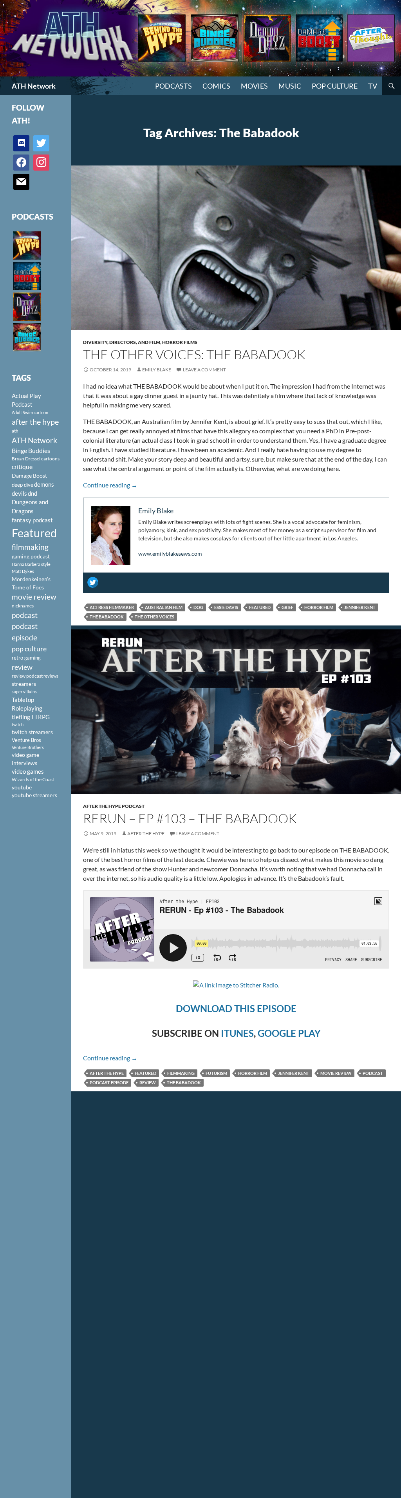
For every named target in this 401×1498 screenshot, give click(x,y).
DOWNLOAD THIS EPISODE (236, 1008)
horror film (318, 607)
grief (287, 607)
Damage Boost (29, 475)
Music (289, 86)
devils (19, 493)
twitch (17, 724)
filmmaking (181, 1073)
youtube (22, 787)
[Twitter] (92, 582)
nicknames (23, 606)
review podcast (27, 676)
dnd (32, 493)
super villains (24, 691)
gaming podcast (31, 556)
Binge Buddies (31, 450)
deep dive (22, 485)
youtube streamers (34, 795)
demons (44, 484)
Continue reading (110, 485)
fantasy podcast (32, 520)
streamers (24, 683)
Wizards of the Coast (33, 779)
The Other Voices (154, 616)
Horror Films (179, 342)
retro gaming (26, 657)
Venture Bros (26, 740)
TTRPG (40, 716)
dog (198, 607)
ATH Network (34, 86)
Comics (216, 86)
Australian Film (163, 607)
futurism (216, 1073)
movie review (336, 1073)
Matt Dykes (23, 571)
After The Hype (145, 833)
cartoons (50, 459)
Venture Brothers (28, 747)
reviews (50, 675)
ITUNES (237, 1033)
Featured (260, 607)
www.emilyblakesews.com (170, 553)
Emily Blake (156, 370)
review (147, 1082)
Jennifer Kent (360, 607)
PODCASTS (173, 86)
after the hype (107, 1073)
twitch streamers (32, 732)
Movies (254, 86)
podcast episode (109, 1082)
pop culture (29, 648)
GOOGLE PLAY (289, 1033)
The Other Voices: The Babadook (194, 354)
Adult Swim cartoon (30, 412)
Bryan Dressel (26, 459)
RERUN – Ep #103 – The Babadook (190, 818)
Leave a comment (204, 370)
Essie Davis (226, 607)
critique (22, 466)
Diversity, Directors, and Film (121, 342)
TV (372, 86)
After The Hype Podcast (114, 806)
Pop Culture (335, 86)
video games (28, 771)
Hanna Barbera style (31, 564)
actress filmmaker (112, 607)
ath (15, 431)
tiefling (21, 716)
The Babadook (107, 616)
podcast (373, 1073)
